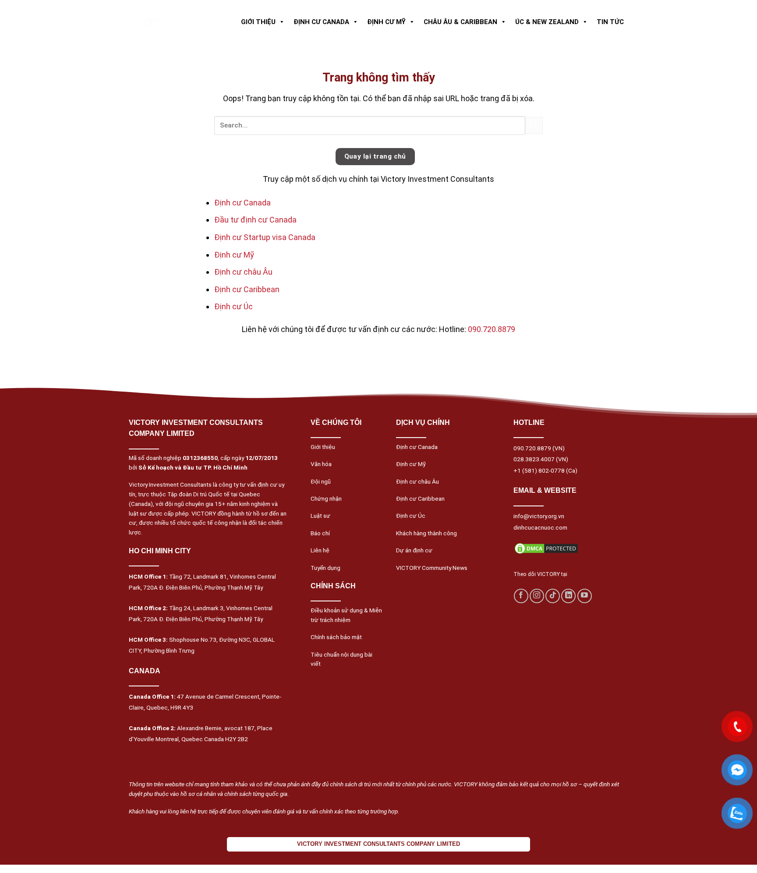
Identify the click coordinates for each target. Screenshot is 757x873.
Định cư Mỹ (234, 254)
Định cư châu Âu (243, 271)
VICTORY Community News (431, 567)
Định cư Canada (242, 202)
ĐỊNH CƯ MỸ (386, 22)
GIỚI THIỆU (258, 22)
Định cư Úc (233, 306)
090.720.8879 (491, 329)
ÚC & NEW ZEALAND (547, 22)
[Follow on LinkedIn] (568, 596)
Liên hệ (320, 550)
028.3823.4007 (534, 459)
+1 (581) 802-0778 (539, 470)
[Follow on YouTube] (584, 596)
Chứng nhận (326, 498)
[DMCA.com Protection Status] (546, 548)
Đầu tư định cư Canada (255, 219)
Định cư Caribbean (246, 289)
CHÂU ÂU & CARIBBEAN (460, 22)
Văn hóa (321, 463)
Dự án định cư (414, 550)
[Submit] (534, 125)
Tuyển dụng (325, 567)
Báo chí (320, 533)
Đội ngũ (321, 481)
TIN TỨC (610, 22)
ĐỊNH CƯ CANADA (321, 22)
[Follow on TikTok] (552, 596)
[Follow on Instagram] (537, 596)
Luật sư (320, 515)
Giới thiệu (323, 446)
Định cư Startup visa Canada (264, 237)
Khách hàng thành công (426, 533)
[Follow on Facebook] (521, 596)
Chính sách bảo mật (336, 636)
